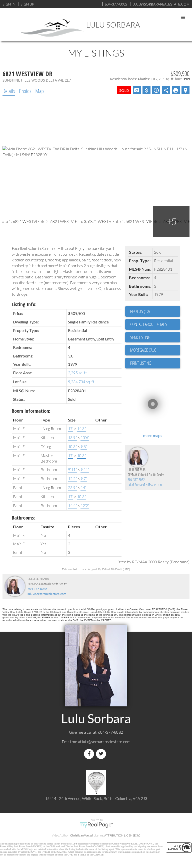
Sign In (8, 4)
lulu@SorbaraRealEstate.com (145, 484)
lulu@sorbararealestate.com (106, 741)
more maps (152, 435)
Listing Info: (24, 304)
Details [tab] (8, 91)
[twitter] (102, 753)
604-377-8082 (136, 479)
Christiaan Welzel (81, 835)
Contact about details (148, 324)
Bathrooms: (23, 517)
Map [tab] (39, 91)
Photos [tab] (25, 91)
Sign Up (27, 4)
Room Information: (31, 410)
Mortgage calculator (155, 350)
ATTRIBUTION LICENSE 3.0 (122, 835)
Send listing (140, 337)
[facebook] (90, 753)
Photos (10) (140, 311)
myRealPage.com (96, 824)
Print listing (140, 363)
